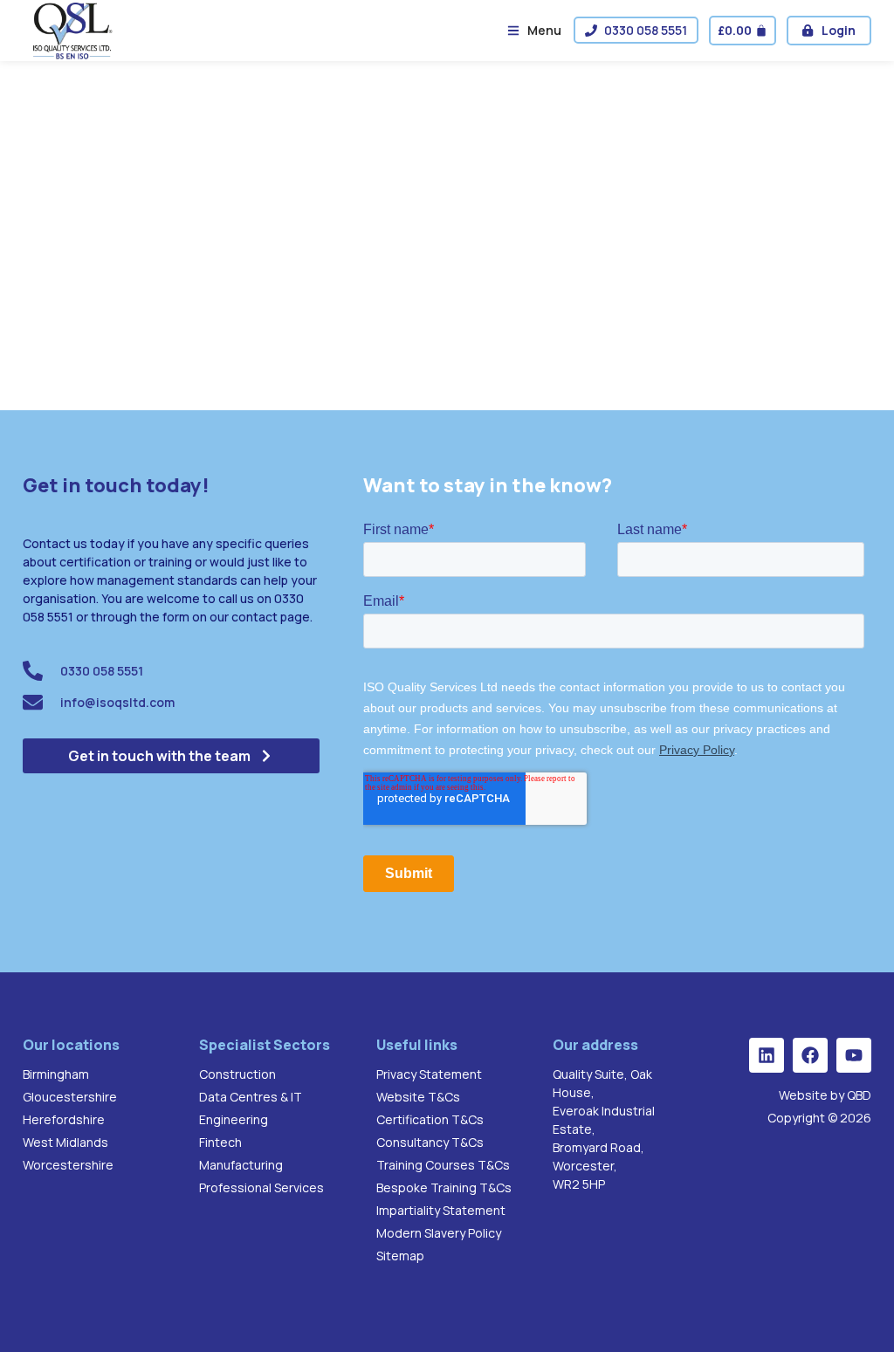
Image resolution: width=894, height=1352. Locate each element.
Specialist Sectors (264, 1044)
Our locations (71, 1044)
